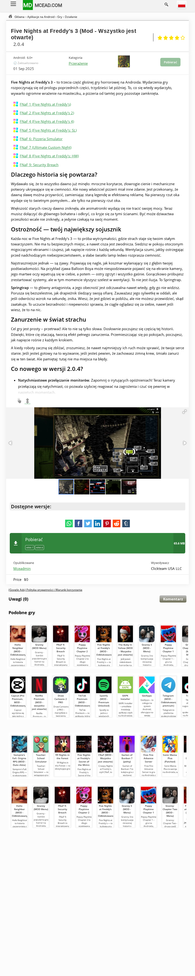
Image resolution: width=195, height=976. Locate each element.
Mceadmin (22, 568)
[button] (184, 411)
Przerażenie (78, 63)
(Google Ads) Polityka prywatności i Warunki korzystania (45, 590)
